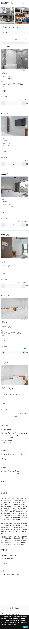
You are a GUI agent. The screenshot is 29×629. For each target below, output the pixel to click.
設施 (2, 81)
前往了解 (14, 624)
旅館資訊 (14, 39)
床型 (3, 72)
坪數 (9, 77)
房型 (4, 39)
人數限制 (4, 77)
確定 (25, 627)
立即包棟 (14, 416)
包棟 (24, 39)
